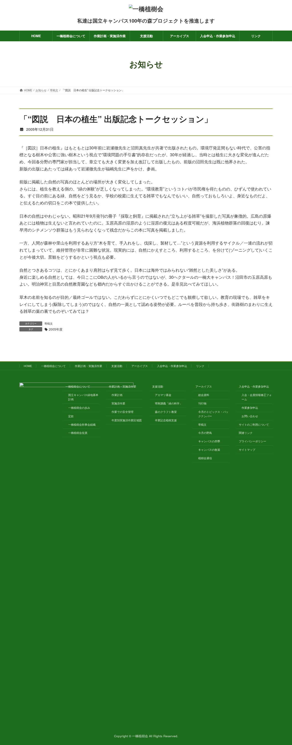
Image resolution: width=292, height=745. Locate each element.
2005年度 (56, 329)
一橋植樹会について (53, 366)
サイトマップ (247, 449)
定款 (71, 416)
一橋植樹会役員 (77, 433)
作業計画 (117, 395)
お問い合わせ (250, 416)
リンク (200, 366)
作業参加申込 (250, 407)
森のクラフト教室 (166, 412)
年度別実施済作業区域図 (127, 420)
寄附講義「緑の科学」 (168, 403)
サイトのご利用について (254, 424)
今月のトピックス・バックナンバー (213, 414)
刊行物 (202, 403)
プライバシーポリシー (252, 441)
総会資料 (203, 395)
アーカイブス (139, 366)
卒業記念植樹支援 (166, 420)
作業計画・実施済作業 (88, 366)
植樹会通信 (205, 458)
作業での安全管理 (122, 412)
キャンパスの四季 (209, 441)
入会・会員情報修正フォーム (257, 397)
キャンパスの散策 (209, 449)
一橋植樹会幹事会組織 (82, 424)
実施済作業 (118, 403)
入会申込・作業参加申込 (172, 366)
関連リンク (246, 433)
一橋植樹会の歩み (79, 407)
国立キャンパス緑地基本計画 (83, 397)
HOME (28, 366)
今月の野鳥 (205, 433)
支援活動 (116, 366)
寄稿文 (48, 323)
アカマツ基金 (163, 395)
